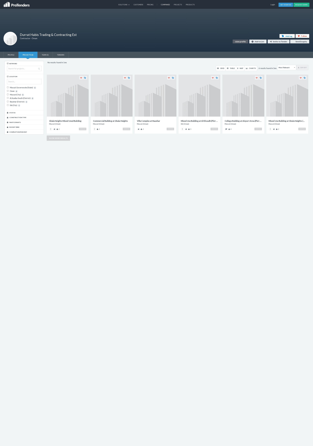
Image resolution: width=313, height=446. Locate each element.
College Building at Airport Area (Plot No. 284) (243, 121)
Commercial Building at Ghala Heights (110, 121)
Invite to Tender (280, 41)
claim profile (240, 41)
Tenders (60, 55)
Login (273, 5)
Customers (138, 5)
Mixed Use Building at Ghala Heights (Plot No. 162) (287, 121)
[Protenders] (17, 3)
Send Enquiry (301, 41)
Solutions (123, 5)
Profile (11, 55)
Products (190, 5)
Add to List (259, 41)
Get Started (285, 5)
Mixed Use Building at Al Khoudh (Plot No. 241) (199, 121)
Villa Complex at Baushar (148, 121)
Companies (165, 5)
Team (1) (45, 55)
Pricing (150, 5)
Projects (178, 5)
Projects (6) (28, 55)
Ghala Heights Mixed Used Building (65, 121)
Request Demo (301, 5)
